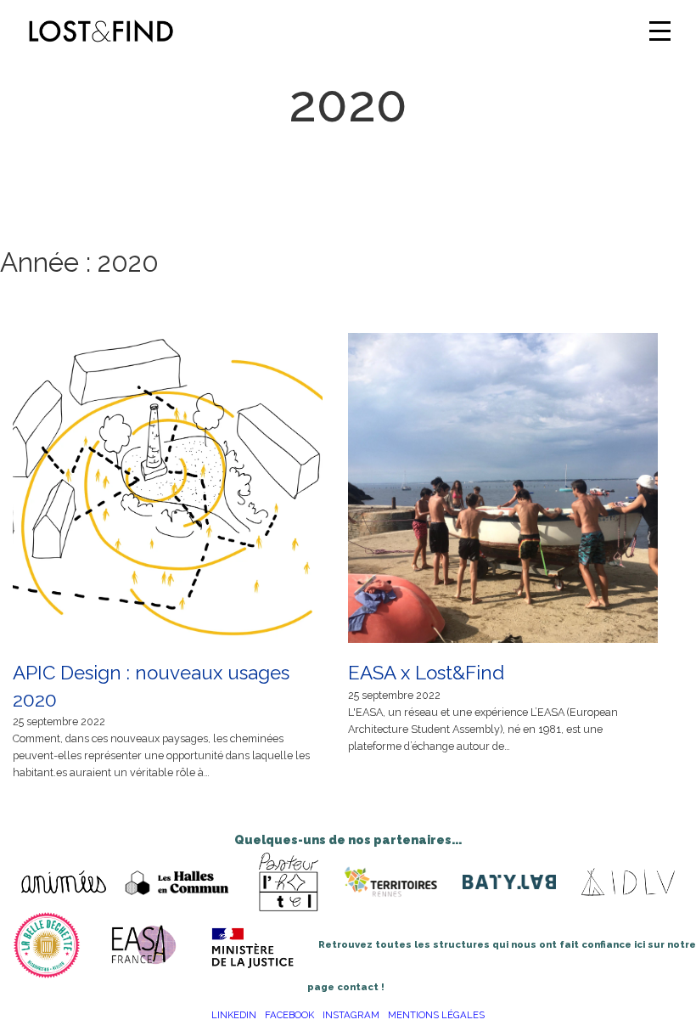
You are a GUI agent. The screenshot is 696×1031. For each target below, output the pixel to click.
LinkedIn (233, 1015)
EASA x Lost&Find (426, 673)
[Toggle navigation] (660, 31)
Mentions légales (436, 1015)
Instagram (351, 1015)
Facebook (289, 1015)
